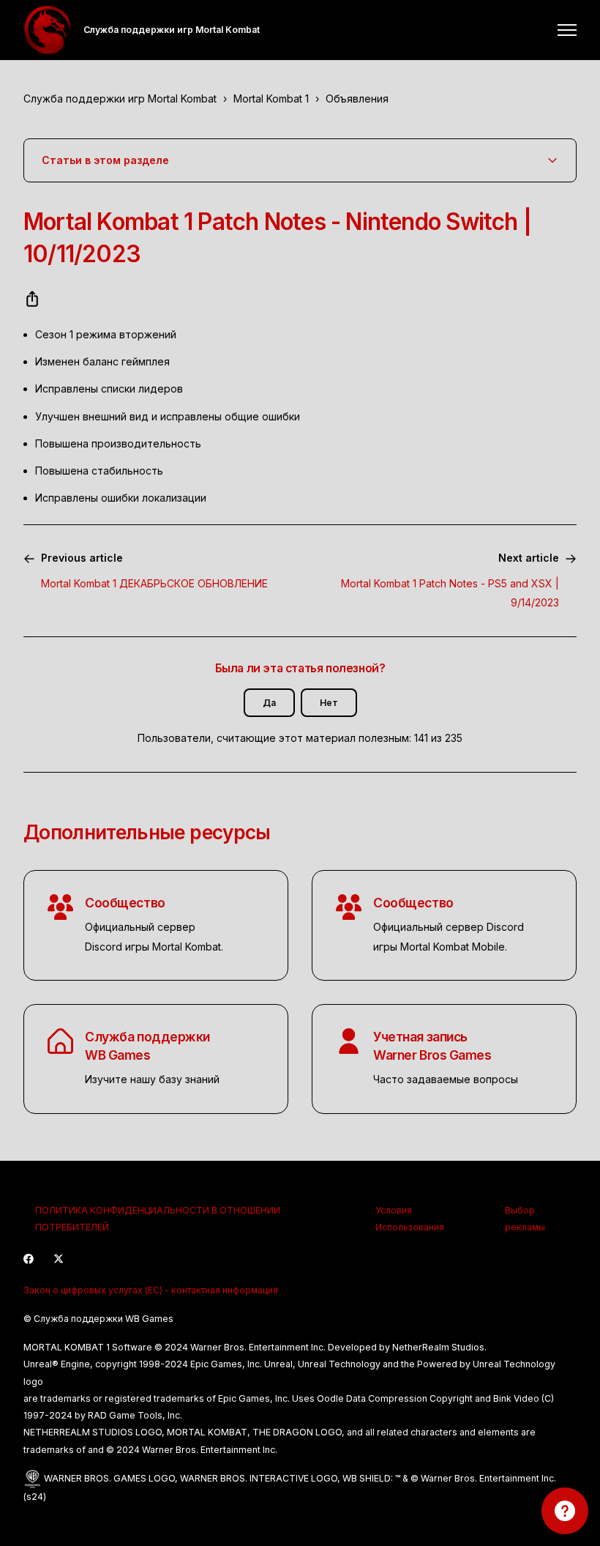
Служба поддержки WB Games (147, 1046)
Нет (329, 702)
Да (269, 702)
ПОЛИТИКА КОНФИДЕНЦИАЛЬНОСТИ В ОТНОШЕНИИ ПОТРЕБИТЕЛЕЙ (157, 1219)
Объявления (357, 98)
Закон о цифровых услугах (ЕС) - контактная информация (150, 1290)
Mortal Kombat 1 (271, 98)
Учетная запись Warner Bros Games (432, 1046)
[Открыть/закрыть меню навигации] (567, 30)
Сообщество (125, 902)
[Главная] (47, 30)
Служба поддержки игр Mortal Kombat (120, 98)
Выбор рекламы (525, 1219)
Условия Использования (409, 1219)
